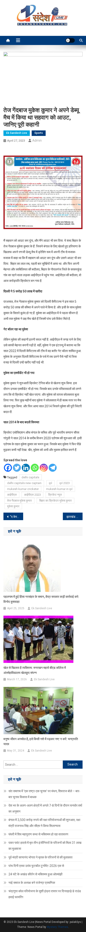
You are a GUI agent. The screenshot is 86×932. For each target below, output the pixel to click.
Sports (38, 133)
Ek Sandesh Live (16, 133)
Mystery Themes (57, 927)
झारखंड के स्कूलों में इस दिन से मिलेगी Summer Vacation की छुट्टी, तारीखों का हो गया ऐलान (75, 517)
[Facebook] (8, 468)
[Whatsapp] (35, 468)
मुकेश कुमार (13, 506)
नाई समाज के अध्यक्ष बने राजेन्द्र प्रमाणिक (31, 882)
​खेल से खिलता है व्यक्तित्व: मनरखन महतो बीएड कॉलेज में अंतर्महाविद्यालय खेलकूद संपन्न (34, 670)
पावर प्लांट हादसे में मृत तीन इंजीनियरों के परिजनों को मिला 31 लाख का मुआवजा (44, 845)
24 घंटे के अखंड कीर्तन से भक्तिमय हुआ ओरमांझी (35, 874)
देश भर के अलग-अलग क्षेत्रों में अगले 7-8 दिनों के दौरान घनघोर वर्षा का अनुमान (45, 808)
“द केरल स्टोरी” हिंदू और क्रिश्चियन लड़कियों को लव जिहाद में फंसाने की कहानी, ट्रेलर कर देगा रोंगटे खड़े (16, 517)
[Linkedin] (26, 468)
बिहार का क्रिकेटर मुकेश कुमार (55, 500)
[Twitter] (17, 468)
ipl (50, 483)
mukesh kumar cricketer (23, 489)
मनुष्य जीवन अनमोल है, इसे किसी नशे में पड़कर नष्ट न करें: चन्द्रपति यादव (40, 741)
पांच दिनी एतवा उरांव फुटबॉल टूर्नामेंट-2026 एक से (36, 866)
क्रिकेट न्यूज (55, 494)
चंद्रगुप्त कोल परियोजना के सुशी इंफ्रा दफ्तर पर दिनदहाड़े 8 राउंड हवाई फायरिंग (44, 894)
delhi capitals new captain (24, 483)
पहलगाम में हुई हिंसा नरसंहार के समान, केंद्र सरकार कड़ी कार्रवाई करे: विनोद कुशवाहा (41, 599)
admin (37, 140)
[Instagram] (44, 468)
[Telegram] (53, 468)
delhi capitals (30, 477)
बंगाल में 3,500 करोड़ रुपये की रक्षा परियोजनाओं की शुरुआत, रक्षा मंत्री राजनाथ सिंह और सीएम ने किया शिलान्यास (44, 823)
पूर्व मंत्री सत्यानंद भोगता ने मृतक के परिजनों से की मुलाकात (40, 857)
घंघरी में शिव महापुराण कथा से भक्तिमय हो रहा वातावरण (38, 834)
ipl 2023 (64, 483)
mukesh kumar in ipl (59, 489)
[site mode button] (70, 40)
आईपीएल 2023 (32, 494)
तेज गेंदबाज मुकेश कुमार (19, 500)
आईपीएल (12, 494)
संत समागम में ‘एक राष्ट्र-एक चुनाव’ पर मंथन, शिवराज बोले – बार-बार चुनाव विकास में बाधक (44, 794)
